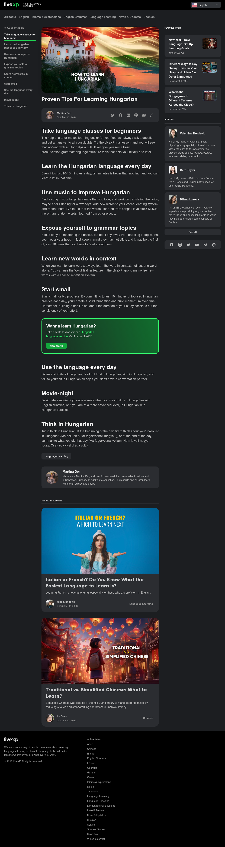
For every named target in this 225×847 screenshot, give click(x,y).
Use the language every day (18, 91)
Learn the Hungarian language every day (16, 45)
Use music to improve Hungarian (17, 55)
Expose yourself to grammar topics (15, 65)
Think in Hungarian (15, 106)
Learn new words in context (16, 75)
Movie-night (11, 99)
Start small (10, 83)
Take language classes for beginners (20, 36)
